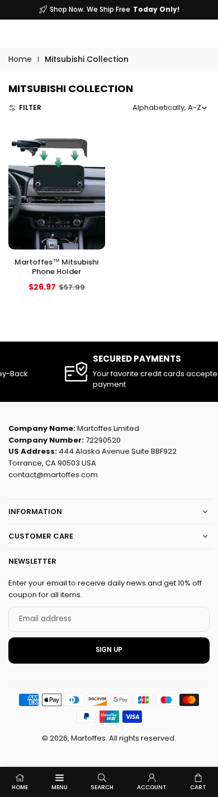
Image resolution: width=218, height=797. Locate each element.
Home (20, 59)
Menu (59, 787)
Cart (198, 787)
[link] (112, 371)
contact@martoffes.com (53, 474)
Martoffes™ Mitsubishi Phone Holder (56, 267)
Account (152, 787)
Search (102, 787)
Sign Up (109, 649)
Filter (30, 107)
